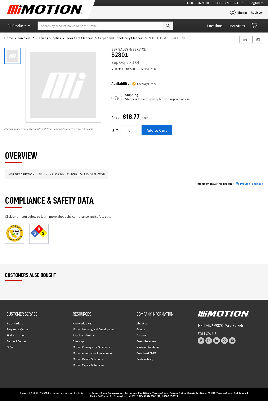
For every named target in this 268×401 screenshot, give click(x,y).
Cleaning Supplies (48, 38)
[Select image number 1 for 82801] (12, 56)
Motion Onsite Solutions (88, 359)
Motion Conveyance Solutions (91, 347)
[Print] (245, 39)
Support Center (229, 3)
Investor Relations (148, 347)
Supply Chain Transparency (107, 392)
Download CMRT (146, 353)
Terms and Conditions (138, 392)
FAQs (10, 347)
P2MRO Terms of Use (219, 392)
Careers (142, 335)
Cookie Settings (196, 392)
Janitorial (24, 38)
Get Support (240, 392)
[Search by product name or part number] (168, 26)
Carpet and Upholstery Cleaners (121, 38)
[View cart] (254, 26)
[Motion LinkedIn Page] (216, 340)
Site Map (78, 341)
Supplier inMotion (84, 335)
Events (141, 329)
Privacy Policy (178, 392)
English (254, 3)
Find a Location (16, 335)
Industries (237, 25)
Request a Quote (17, 329)
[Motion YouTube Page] (232, 340)
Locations (215, 25)
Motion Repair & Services (88, 365)
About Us (142, 323)
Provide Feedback (251, 184)
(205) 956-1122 (152, 396)
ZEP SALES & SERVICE (128, 49)
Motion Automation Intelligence (92, 353)
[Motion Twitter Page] (224, 340)
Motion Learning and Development (94, 329)
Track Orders (15, 323)
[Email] (258, 39)
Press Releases (146, 341)
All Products (17, 25)
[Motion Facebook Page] (201, 340)
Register (257, 12)
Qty (114, 130)
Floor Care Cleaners (80, 38)
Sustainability (145, 359)
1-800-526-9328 (198, 3)
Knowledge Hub (83, 323)
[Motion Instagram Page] (208, 340)
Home (8, 38)
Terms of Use (160, 392)
